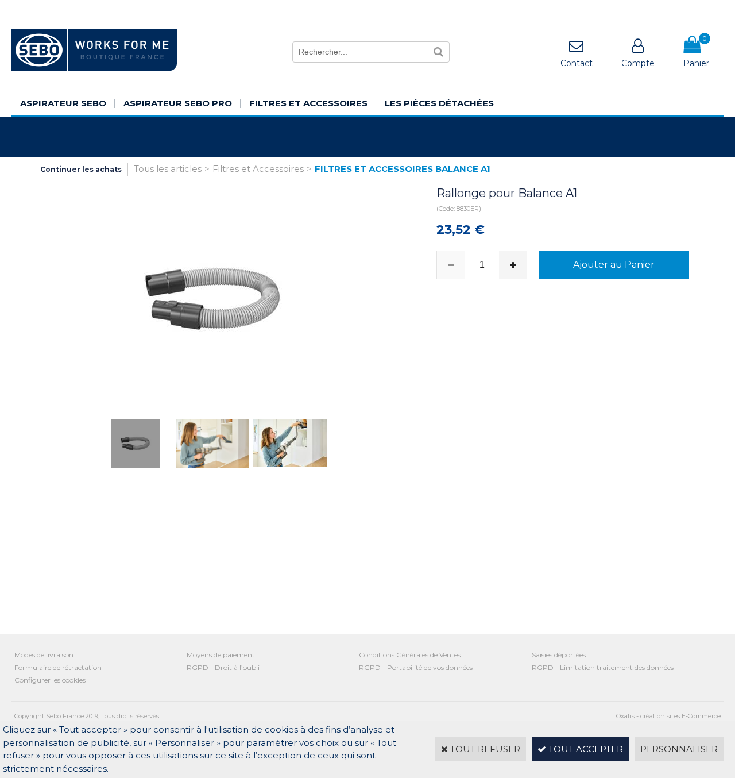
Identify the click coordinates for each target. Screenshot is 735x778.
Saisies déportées (559, 654)
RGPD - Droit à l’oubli (223, 667)
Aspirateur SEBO (63, 103)
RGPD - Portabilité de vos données (416, 667)
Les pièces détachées (439, 103)
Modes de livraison (44, 654)
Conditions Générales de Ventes (410, 654)
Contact (576, 63)
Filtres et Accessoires (308, 103)
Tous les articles (168, 168)
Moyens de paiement (221, 654)
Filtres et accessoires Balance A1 (402, 168)
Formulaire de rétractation (58, 667)
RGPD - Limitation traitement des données (603, 667)
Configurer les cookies (50, 680)
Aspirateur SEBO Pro (177, 103)
